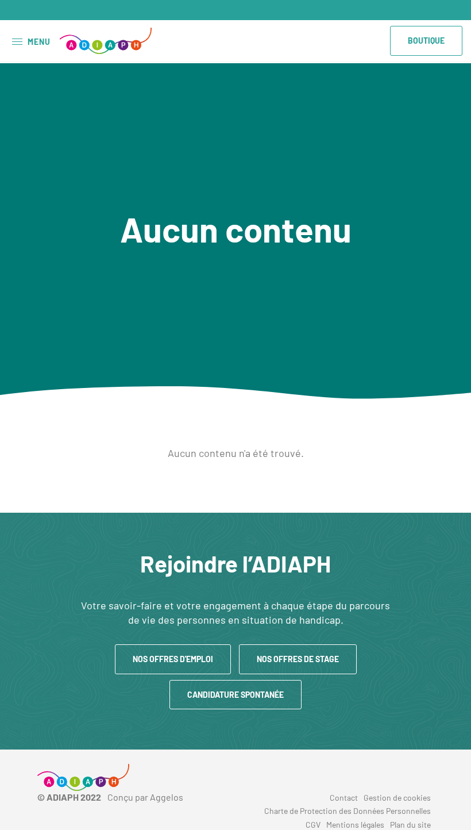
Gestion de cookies (397, 797)
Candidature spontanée (235, 695)
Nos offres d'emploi (173, 659)
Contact (344, 797)
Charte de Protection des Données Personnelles (347, 811)
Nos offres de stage (298, 659)
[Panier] (454, 11)
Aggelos (166, 796)
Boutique (426, 40)
